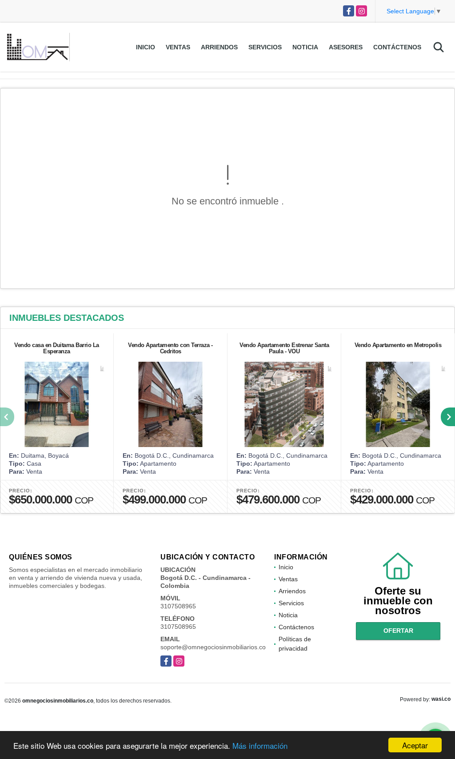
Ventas (178, 47)
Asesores (346, 47)
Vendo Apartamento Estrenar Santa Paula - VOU (284, 348)
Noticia (305, 47)
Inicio (145, 47)
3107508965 (178, 606)
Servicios (265, 47)
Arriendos (219, 47)
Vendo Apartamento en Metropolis (398, 345)
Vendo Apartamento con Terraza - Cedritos (170, 348)
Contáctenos (397, 47)
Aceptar (415, 745)
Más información (259, 745)
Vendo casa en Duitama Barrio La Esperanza (56, 348)
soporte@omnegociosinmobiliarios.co (213, 647)
